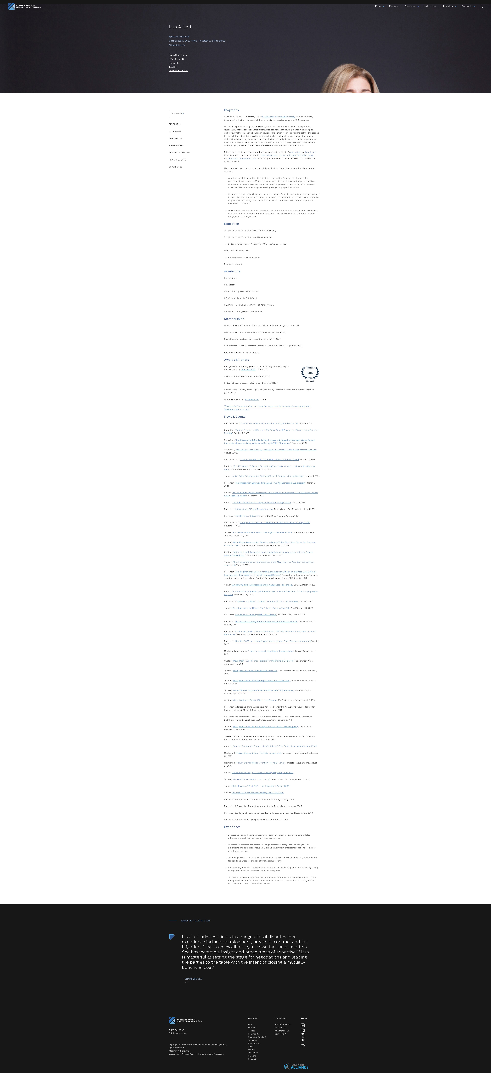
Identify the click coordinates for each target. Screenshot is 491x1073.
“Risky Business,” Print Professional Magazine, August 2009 (260, 786)
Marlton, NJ (280, 1028)
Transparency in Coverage (211, 1054)
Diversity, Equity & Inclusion (257, 1038)
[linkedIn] (303, 1025)
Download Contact (178, 71)
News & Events (177, 160)
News (250, 1046)
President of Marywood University (278, 117)
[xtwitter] (303, 1040)
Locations (253, 1053)
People (393, 6)
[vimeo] (303, 1046)
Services (410, 6)
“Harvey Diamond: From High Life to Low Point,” (259, 753)
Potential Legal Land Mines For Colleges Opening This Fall (261, 608)
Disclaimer (174, 1054)
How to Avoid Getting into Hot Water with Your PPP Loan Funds (266, 622)
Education (175, 131)
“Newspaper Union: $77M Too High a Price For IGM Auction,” (262, 681)
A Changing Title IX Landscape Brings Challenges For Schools (262, 585)
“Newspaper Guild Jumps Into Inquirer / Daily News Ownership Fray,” (266, 727)
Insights (448, 6)
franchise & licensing (303, 155)
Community (253, 1034)
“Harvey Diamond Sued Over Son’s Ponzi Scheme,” (260, 763)
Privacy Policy (188, 1054)
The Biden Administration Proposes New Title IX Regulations (261, 503)
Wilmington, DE (282, 1031)
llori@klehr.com (178, 55)
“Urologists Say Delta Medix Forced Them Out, (255, 671)
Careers (252, 1056)
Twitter (173, 67)
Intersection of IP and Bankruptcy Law (254, 509)
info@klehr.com (179, 1033)
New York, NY (281, 1034)
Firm (378, 6)
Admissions (175, 139)
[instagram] (303, 1035)
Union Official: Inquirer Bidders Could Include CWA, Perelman (263, 690)
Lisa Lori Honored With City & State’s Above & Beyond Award (269, 460)
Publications (254, 1043)
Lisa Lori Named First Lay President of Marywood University (269, 423)
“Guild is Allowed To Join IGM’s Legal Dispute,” (255, 700)
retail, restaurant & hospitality (243, 158)
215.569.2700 (177, 1030)
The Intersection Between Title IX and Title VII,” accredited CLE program (270, 483)
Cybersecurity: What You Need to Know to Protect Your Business (266, 601)
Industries (430, 6)
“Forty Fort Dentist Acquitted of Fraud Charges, (271, 651)
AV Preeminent (252, 400)
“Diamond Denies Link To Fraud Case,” (251, 779)
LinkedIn (174, 63)
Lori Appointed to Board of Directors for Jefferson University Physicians (275, 523)
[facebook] (303, 1030)
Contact (466, 6)
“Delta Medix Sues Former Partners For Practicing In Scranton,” (263, 661)
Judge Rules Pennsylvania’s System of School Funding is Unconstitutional (268, 476)
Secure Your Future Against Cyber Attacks (255, 615)
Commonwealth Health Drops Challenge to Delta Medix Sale (262, 532)
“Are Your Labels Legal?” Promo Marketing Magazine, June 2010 (262, 773)
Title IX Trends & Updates (247, 516)
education (295, 152)
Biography (175, 124)
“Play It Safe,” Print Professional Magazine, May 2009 (258, 793)
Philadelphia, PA (283, 1025)
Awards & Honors (179, 153)
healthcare (310, 152)
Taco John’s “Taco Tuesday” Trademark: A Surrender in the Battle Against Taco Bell (276, 450)
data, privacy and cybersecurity (276, 155)
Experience (175, 167)
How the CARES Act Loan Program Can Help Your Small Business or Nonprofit (273, 641)
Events (251, 1050)
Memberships (177, 146)
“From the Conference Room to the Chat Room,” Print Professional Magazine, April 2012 (274, 746)
